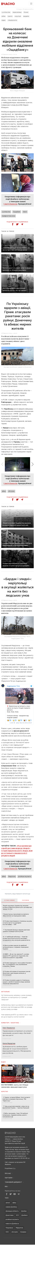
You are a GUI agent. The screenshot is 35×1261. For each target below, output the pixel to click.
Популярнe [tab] (25, 967)
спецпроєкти (12, 20)
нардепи (26, 16)
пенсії (25, 212)
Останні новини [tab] (9, 967)
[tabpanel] (17, 1012)
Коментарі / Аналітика (10, 1090)
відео (4, 20)
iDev (14, 1235)
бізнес (26, 12)
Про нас (8, 1240)
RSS (6, 1253)
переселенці (17, 12)
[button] (32, 464)
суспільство (6, 12)
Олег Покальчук (9, 1095)
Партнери (8, 1245)
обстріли (11, 491)
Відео (3, 1129)
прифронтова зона (8, 216)
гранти (10, 16)
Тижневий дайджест (13, 1249)
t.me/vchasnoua (10, 204)
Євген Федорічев (9, 1111)
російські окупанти (24, 876)
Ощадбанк (16, 212)
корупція (18, 16)
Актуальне (5, 1059)
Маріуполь (11, 876)
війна (3, 16)
